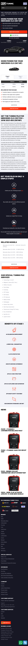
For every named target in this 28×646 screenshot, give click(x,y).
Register (3, 618)
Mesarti (2, 540)
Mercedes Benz (4, 520)
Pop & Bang (6, 287)
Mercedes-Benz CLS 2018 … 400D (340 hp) (13, 252)
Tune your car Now (14, 32)
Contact (2, 611)
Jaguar (2, 531)
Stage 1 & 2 (3, 556)
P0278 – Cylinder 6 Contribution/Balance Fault (11, 430)
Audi (2, 516)
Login (2, 615)
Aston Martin (4, 542)
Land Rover (3, 529)
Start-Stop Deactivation (9, 307)
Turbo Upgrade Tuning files (7, 577)
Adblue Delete (7, 299)
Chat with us (15, 35)
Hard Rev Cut (7, 314)
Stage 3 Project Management (7, 558)
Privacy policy (4, 590)
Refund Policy (4, 592)
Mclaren (3, 533)
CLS (18, 12)
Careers (3, 583)
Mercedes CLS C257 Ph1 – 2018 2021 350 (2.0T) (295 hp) (14, 246)
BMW (2, 518)
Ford (2, 527)
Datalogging (6, 302)
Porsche (3, 525)
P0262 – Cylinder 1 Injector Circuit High (13, 451)
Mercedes (14, 12)
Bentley (2, 544)
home (2, 12)
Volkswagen (4, 523)
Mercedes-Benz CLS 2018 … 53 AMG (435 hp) (13, 249)
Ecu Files (3, 571)
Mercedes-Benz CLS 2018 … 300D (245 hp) (13, 257)
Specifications (7, 12)
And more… (3, 550)
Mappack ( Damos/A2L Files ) (10, 282)
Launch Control (7, 316)
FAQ (2, 613)
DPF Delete (6, 292)
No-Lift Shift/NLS (8, 311)
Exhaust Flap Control (8, 304)
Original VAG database (6, 573)
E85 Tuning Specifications (7, 575)
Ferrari (2, 537)
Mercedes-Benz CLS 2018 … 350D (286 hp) (13, 255)
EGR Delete (6, 294)
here (22, 190)
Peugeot (3, 548)
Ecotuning (6, 289)
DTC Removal (7, 297)
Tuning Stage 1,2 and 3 (9, 280)
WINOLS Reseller (8, 285)
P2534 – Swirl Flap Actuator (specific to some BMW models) (12, 493)
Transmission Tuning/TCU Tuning (11, 309)
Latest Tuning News (5, 588)
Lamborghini (4, 535)
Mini (2, 546)
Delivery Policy (4, 594)
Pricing (2, 585)
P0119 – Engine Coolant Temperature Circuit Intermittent (13, 472)
